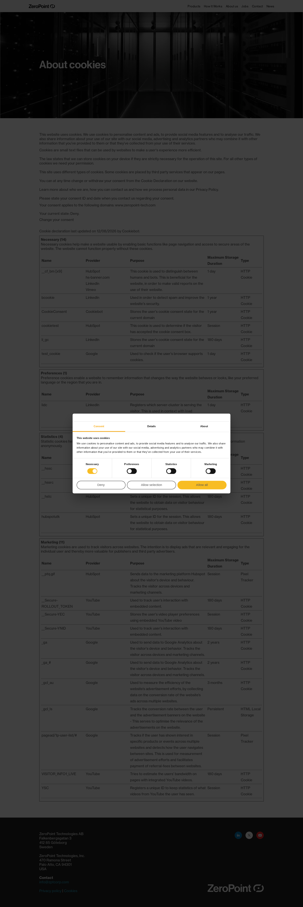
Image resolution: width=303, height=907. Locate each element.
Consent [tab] (99, 426)
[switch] (132, 471)
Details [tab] (151, 426)
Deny (101, 485)
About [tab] (204, 426)
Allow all (202, 485)
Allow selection (151, 485)
